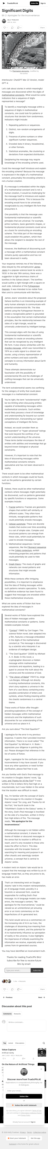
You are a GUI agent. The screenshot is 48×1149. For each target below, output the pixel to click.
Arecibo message (13, 348)
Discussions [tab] (19, 1043)
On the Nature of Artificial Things (18, 1064)
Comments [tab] (7, 1014)
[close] (41, 1069)
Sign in (43, 3)
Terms (29, 1132)
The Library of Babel (19, 677)
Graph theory (15, 564)
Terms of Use (36, 1111)
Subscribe (34, 3)
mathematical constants (13, 95)
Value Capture (9, 1049)
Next (40, 997)
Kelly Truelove (13, 20)
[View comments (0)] (12, 27)
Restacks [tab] (17, 1014)
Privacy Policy (25, 1115)
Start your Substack (18, 1138)
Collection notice (39, 1132)
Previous (9, 997)
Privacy (23, 1132)
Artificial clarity (8, 1053)
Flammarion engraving (20, 71)
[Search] (43, 1043)
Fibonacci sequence (36, 547)
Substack (12, 1144)
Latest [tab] (10, 1043)
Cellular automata (17, 524)
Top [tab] (4, 1043)
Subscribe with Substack (25, 1105)
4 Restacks (22, 981)
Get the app (35, 1138)
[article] (24, 1054)
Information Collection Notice (31, 1113)
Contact (13, 630)
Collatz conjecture (23, 550)
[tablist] (12, 1013)
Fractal (12, 507)
